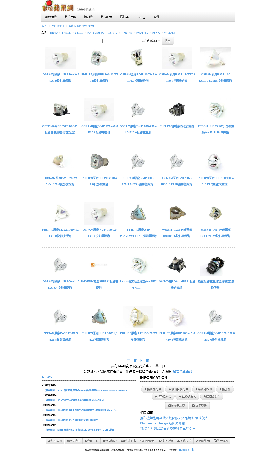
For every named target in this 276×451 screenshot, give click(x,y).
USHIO (156, 32)
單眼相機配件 (179, 389)
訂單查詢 (56, 440)
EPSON (66, 32)
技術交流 (167, 440)
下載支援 (185, 440)
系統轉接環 (205, 389)
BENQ (54, 32)
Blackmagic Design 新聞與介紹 (162, 423)
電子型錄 (201, 405)
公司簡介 (111, 440)
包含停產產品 (182, 371)
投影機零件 (57, 26)
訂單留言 (149, 440)
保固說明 (204, 440)
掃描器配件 (213, 396)
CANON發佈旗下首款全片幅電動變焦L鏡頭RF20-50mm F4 (86, 410)
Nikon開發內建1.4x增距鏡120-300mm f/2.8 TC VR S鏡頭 (85, 430)
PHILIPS (127, 32)
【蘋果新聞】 (50, 390)
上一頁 (144, 361)
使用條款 (222, 440)
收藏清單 (74, 440)
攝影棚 (226, 389)
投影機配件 (154, 389)
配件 (44, 26)
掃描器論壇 (178, 405)
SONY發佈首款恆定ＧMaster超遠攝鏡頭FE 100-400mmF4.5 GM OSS (92, 390)
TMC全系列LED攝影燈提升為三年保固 (168, 428)
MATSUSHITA (95, 32)
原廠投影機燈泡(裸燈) (81, 26)
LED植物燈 (164, 396)
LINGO (79, 32)
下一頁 (132, 361)
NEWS (47, 377)
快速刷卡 (130, 440)
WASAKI (169, 32)
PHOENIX (142, 32)
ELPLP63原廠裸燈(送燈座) (177, 126)
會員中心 (92, 440)
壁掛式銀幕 (188, 396)
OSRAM (113, 32)
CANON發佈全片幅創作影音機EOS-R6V (77, 420)
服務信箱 (185, 450)
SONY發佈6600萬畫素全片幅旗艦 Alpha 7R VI (80, 400)
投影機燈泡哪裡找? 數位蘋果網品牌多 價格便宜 (174, 418)
